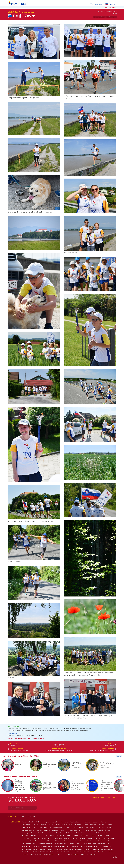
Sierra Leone (68, 849)
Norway (71, 844)
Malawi (66, 838)
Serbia (50, 849)
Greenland (60, 833)
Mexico (24, 841)
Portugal (32, 846)
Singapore (79, 849)
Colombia (47, 827)
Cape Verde (26, 827)
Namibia (90, 841)
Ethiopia (55, 830)
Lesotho (100, 835)
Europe (63, 830)
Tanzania (78, 852)
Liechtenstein (26, 838)
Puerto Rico (66, 846)
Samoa (98, 846)
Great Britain (42, 833)
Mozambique (79, 841)
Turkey (111, 852)
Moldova (42, 841)
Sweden (59, 852)
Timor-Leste (96, 852)
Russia (83, 846)
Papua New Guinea (89, 844)
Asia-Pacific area (76, 822)
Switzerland (68, 852)
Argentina (64, 822)
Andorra (39, 822)
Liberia (107, 835)
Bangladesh (26, 825)
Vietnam (76, 854)
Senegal (43, 849)
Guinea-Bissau (81, 833)
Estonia (39, 830)
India (105, 833)
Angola (46, 822)
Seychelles (58, 849)
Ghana (33, 833)
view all (119, 756)
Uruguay (59, 854)
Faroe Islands (72, 830)
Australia (87, 822)
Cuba (74, 827)
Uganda (32, 854)
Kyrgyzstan (85, 835)
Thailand (86, 852)
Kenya (62, 835)
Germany (25, 833)
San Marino (107, 846)
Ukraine (39, 854)
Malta (90, 838)
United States (49, 854)
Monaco (50, 841)
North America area (46, 844)
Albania (31, 822)
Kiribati (69, 835)
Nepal (97, 841)
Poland (24, 846)
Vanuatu (68, 854)
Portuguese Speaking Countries (49, 846)
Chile (34, 827)
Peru (109, 844)
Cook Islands (57, 827)
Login (115, 857)
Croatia (67, 827)
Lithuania (37, 838)
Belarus (35, 825)
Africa (24, 822)
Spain (52, 852)
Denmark (101, 827)
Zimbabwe (92, 854)
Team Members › (99, 17)
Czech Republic (90, 827)
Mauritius (111, 838)
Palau (79, 844)
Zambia (84, 854)
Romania (75, 846)
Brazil (86, 825)
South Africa (26, 852)
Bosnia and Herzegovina (64, 825)
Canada (109, 825)
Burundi (102, 825)
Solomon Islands (107, 849)
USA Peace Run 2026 (29, 817)
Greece (51, 833)
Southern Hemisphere (40, 852)
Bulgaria (93, 825)
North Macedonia (61, 844)
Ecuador (110, 827)
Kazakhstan (54, 835)
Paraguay (101, 844)
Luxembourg (46, 838)
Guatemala (70, 833)
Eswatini (47, 830)
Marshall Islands (100, 838)
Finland (86, 830)
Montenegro (68, 841)
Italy (39, 835)
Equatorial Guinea (28, 830)
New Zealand (26, 844)
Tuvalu (24, 854)
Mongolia (58, 841)
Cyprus (80, 827)
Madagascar (58, 838)
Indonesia (25, 835)
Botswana (78, 825)
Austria (94, 822)
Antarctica (55, 822)
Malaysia (75, 838)
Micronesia (33, 841)
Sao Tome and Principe (30, 849)
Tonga (104, 852)
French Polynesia (104, 830)
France (93, 830)
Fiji (80, 830)
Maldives (83, 838)
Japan (45, 835)
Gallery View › (111, 17)
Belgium (43, 825)
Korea (76, 835)
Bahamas (103, 822)
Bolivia (51, 825)
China (40, 827)
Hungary (91, 833)
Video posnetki (96, 4)
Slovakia (88, 849)
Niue (35, 844)
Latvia (93, 835)
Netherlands (105, 841)
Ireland (33, 835)
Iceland (99, 833)
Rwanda (91, 846)
